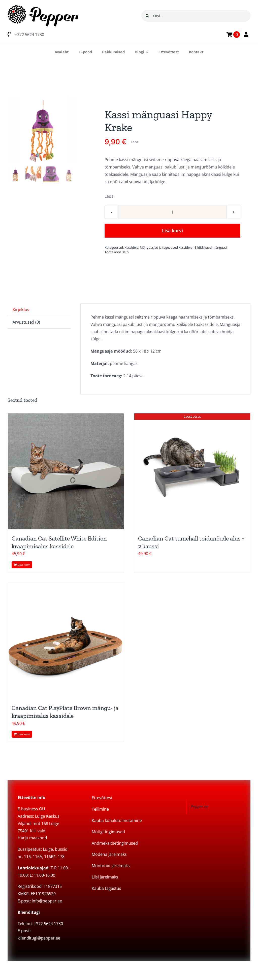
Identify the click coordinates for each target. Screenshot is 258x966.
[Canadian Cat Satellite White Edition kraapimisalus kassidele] (66, 471)
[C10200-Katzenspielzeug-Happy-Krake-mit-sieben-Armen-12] (42, 130)
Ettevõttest (102, 798)
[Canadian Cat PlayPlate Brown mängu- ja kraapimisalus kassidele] (66, 641)
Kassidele (131, 247)
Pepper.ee (199, 806)
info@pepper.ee (47, 901)
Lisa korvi (172, 231)
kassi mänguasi (215, 247)
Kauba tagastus (106, 888)
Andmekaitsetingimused (115, 843)
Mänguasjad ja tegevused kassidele (166, 247)
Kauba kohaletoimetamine (117, 820)
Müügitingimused (108, 832)
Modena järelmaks (109, 854)
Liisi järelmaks (105, 877)
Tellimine (100, 809)
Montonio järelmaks (111, 865)
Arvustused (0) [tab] (26, 322)
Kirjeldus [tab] (21, 309)
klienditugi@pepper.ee (39, 938)
